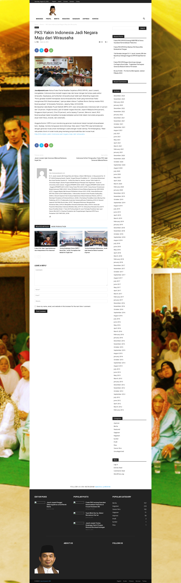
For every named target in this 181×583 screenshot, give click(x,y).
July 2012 (117, 397)
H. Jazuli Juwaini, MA (45, 581)
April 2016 (117, 328)
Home (36, 24)
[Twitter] (41, 50)
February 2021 (119, 149)
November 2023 (119, 99)
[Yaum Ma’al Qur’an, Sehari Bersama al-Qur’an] (79, 515)
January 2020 (118, 190)
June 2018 (117, 247)
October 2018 (118, 234)
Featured (117, 429)
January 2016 (118, 338)
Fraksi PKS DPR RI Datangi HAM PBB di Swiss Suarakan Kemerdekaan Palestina (129, 42)
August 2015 (118, 353)
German (72, 1)
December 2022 (119, 108)
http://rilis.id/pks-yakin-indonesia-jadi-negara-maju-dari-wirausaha (60, 134)
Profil (48, 19)
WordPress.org (119, 474)
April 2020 (117, 181)
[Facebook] (37, 50)
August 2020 (118, 168)
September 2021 (119, 127)
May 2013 (117, 375)
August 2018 (118, 240)
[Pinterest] (46, 50)
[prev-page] (36, 256)
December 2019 (119, 193)
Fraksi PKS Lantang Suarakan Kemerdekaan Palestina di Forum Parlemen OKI (96, 505)
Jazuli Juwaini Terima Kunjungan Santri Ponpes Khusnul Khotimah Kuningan (95, 525)
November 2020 (119, 159)
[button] (143, 19)
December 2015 (119, 341)
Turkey (78, 1)
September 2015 (119, 350)
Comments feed (119, 471)
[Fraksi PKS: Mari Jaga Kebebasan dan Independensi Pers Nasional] (46, 239)
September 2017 (119, 275)
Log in (116, 465)
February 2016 (119, 334)
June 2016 (117, 322)
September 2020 (119, 165)
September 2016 (119, 312)
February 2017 (119, 297)
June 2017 (117, 284)
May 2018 (117, 250)
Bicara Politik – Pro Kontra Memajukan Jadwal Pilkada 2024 (129, 72)
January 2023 (118, 105)
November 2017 (119, 269)
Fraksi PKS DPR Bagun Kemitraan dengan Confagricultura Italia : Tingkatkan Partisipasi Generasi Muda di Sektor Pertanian (129, 64)
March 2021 (118, 146)
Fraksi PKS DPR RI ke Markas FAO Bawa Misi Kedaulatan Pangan (128, 48)
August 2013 (118, 366)
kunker (116, 439)
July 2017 (117, 281)
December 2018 (119, 228)
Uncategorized (119, 451)
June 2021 (117, 137)
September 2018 (119, 237)
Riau (115, 445)
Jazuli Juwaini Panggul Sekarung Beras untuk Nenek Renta (56, 505)
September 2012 (119, 394)
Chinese (65, 1)
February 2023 (119, 102)
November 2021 (119, 121)
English (54, 1)
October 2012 (118, 391)
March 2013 (118, 378)
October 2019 (118, 199)
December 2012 (119, 385)
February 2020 (119, 187)
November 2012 (119, 388)
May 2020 (117, 177)
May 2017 (117, 287)
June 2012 (117, 400)
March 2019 (118, 218)
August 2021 (118, 130)
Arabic (59, 1)
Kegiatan (66, 19)
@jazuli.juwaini (103, 487)
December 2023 (119, 96)
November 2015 (119, 344)
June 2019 (117, 212)
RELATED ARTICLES (42, 226)
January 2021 (118, 152)
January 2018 (118, 262)
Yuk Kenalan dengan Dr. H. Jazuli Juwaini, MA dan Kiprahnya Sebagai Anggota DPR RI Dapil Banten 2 (130, 56)
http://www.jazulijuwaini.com (57, 173)
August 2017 (118, 278)
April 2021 (117, 143)
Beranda (39, 19)
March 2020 (118, 184)
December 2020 (119, 155)
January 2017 (118, 300)
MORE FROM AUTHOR (58, 226)
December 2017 (119, 265)
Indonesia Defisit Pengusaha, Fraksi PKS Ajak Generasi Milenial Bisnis (91, 159)
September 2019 (119, 203)
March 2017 (118, 294)
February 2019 (119, 221)
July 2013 (117, 369)
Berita (56, 19)
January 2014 (118, 356)
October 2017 (118, 272)
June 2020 (117, 174)
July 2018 (117, 243)
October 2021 (118, 124)
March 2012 (118, 407)
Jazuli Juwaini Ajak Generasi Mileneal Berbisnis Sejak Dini (51, 159)
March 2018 (118, 256)
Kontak (95, 19)
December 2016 (119, 303)
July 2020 (117, 171)
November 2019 (119, 196)
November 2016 (119, 306)
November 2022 (119, 111)
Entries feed (118, 468)
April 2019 (117, 215)
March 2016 (118, 331)
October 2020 (118, 162)
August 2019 (118, 206)
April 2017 (117, 291)
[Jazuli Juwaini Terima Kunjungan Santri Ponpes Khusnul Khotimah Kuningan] (79, 525)
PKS (37, 42)
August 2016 (118, 316)
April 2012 (117, 404)
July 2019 (117, 209)
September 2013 (119, 363)
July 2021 (117, 133)
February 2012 (119, 410)
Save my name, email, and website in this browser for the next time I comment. (64, 306)
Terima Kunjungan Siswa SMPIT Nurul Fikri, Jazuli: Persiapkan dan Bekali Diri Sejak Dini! (70, 250)
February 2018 (119, 259)
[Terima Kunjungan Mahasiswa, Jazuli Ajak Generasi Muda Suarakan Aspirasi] (96, 239)
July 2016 (117, 319)
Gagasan (76, 19)
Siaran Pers (118, 448)
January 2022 (118, 115)
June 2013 (117, 372)
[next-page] (39, 256)
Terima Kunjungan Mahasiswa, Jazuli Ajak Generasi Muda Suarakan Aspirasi (96, 250)
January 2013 (118, 382)
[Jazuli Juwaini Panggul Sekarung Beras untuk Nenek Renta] (40, 505)
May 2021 (117, 140)
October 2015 (118, 347)
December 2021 (119, 118)
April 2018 (117, 253)
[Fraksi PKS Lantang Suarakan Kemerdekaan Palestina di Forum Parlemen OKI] (79, 505)
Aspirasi (86, 19)
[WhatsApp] (51, 50)
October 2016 (118, 309)
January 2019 (118, 225)
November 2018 (119, 231)
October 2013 (118, 360)
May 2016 (117, 325)
